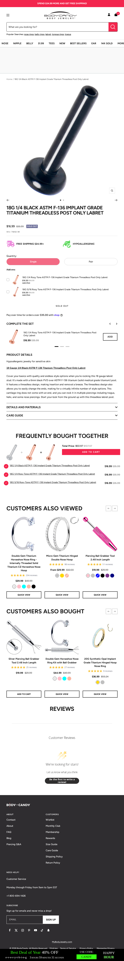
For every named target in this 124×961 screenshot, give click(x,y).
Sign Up (51, 919)
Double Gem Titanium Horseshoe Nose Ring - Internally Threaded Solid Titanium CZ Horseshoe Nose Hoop (23, 563)
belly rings (39, 34)
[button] (108, 508)
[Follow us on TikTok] (42, 930)
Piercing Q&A (13, 844)
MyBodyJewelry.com (62, 942)
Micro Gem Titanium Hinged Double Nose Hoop (62, 557)
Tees (52, 43)
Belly (29, 43)
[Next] (116, 200)
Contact (11, 819)
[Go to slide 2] (63, 200)
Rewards (50, 838)
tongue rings (58, 34)
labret (48, 34)
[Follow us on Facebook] (9, 930)
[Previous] (7, 200)
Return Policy (53, 862)
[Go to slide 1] (60, 200)
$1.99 (41, 43)
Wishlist (50, 819)
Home (9, 79)
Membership (52, 832)
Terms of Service (68, 948)
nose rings (29, 34)
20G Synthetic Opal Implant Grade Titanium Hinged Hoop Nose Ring (100, 662)
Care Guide (52, 850)
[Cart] (116, 15)
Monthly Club (53, 825)
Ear (93, 43)
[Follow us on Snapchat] (48, 930)
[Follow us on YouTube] (35, 930)
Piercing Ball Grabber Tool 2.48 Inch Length (100, 557)
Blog (8, 838)
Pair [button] (91, 261)
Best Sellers (78, 43)
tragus (68, 34)
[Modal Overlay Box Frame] (62, 955)
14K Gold (107, 43)
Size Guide (51, 844)
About (9, 825)
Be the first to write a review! (62, 781)
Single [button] (33, 261)
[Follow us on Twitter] (16, 930)
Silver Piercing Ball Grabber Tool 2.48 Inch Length (24, 660)
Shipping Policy (54, 856)
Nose (5, 43)
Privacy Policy (86, 948)
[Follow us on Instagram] (22, 930)
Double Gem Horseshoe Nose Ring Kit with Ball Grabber (62, 660)
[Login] (109, 15)
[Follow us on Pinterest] (29, 930)
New (62, 43)
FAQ (8, 832)
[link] (14, 586)
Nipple (17, 43)
